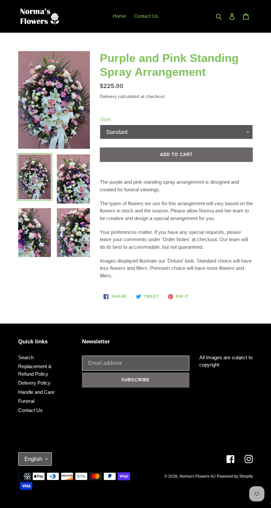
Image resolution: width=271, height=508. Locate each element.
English (33, 459)
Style (105, 119)
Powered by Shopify (235, 476)
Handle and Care (36, 392)
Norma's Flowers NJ (197, 476)
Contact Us (30, 410)
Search (26, 357)
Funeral (26, 401)
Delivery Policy (34, 383)
